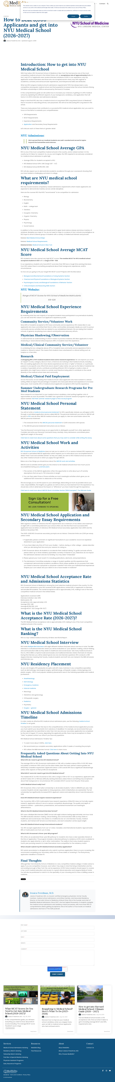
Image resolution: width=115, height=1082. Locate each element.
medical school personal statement (46, 412)
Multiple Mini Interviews (36, 646)
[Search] (108, 3)
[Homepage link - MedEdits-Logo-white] (10, 1072)
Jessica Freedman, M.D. (13, 41)
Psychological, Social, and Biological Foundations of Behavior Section (48, 282)
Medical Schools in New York (42, 245)
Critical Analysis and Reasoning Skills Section (39, 286)
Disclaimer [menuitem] (6, 1075)
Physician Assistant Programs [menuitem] (13, 1060)
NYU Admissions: (32, 135)
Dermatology (28, 682)
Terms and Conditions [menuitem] (16, 1075)
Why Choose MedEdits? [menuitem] (66, 1054)
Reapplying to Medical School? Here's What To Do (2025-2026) (57, 1011)
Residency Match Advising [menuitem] (12, 1051)
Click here (53, 749)
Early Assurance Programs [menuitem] (12, 1064)
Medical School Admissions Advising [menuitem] (16, 1048)
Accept (73, 16)
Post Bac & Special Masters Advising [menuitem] (16, 1057)
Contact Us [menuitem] (90, 1048)
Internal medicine (30, 688)
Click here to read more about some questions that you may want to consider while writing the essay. (56, 438)
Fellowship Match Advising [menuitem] (12, 1054)
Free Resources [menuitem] (36, 1051)
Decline (86, 16)
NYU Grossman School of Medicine (33, 451)
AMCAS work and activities (65, 461)
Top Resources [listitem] (10, 1028)
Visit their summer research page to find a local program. (52, 399)
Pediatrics (27, 701)
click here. (48, 743)
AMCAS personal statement (52, 423)
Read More (33, 1031)
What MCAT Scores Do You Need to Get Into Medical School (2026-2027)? (19, 1011)
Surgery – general (30, 708)
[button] (103, 1071)
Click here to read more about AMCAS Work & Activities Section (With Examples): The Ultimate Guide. (56, 490)
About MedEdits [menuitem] (64, 1048)
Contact (102, 4)
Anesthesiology (29, 678)
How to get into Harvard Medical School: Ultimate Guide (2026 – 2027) (91, 1009)
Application (28, 124)
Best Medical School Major (36, 238)
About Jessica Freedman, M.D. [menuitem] (69, 1051)
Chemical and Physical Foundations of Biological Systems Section (47, 279)
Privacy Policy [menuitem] (26, 1075)
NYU (29, 416)
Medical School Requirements (37, 241)
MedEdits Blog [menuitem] (35, 1048)
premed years (44, 467)
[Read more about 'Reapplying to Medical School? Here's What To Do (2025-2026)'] (57, 995)
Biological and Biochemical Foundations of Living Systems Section (47, 276)
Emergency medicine (31, 685)
